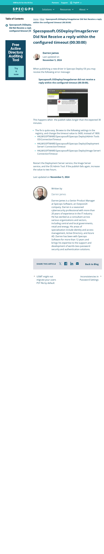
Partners (55, 3)
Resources (65, 9)
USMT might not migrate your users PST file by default (46, 280)
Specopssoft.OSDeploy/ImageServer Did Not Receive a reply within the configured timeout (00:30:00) (27, 28)
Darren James (51, 53)
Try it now (16, 71)
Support (64, 3)
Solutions (47, 9)
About (82, 9)
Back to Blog (92, 264)
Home (35, 19)
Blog (42, 19)
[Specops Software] (23, 10)
